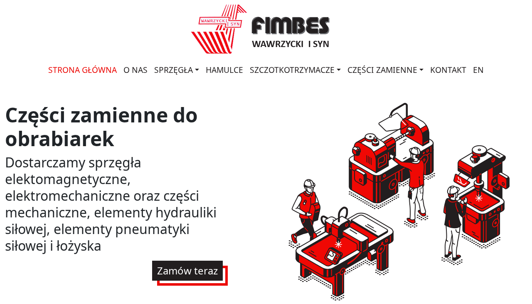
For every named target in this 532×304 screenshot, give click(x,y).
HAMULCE (224, 69)
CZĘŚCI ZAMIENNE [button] (382, 69)
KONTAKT (448, 69)
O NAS (135, 69)
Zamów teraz (187, 270)
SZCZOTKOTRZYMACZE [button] (292, 69)
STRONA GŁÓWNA (82, 69)
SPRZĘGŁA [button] (173, 69)
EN (478, 69)
